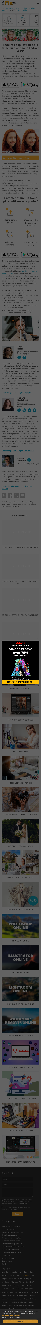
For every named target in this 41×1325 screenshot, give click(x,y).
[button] (20, 1315)
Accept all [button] (20, 1321)
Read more (31, 1313)
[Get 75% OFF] (20, 662)
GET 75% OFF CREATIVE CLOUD (19, 682)
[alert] (20, 1317)
